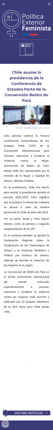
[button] (3, 4)
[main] (26, 86)
